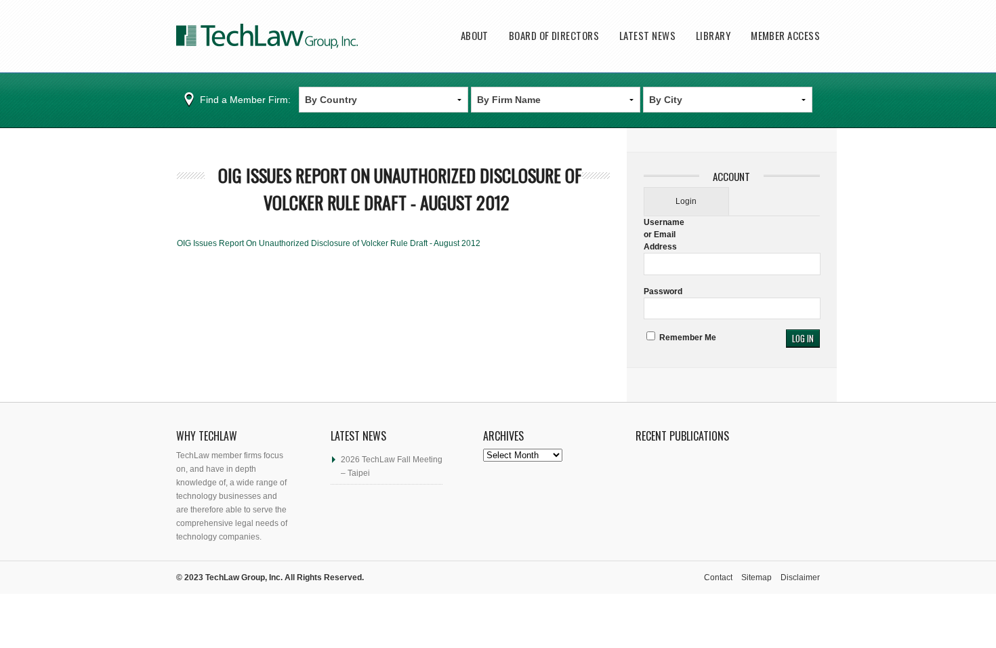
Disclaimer (800, 577)
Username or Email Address (664, 234)
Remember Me (686, 337)
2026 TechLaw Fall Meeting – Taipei (391, 466)
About (475, 35)
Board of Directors (554, 35)
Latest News (647, 35)
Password (663, 291)
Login (686, 201)
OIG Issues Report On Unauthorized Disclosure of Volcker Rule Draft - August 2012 (400, 189)
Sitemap (756, 577)
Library (713, 35)
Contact (718, 577)
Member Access (785, 35)
